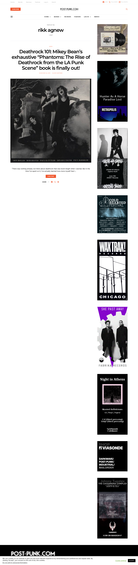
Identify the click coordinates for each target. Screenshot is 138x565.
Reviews (28, 2)
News (51, 46)
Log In (46, 2)
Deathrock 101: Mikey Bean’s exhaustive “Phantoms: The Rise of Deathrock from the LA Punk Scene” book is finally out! (51, 60)
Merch (54, 2)
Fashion (37, 2)
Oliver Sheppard (57, 73)
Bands (20, 2)
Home (12, 2)
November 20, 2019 (44, 73)
